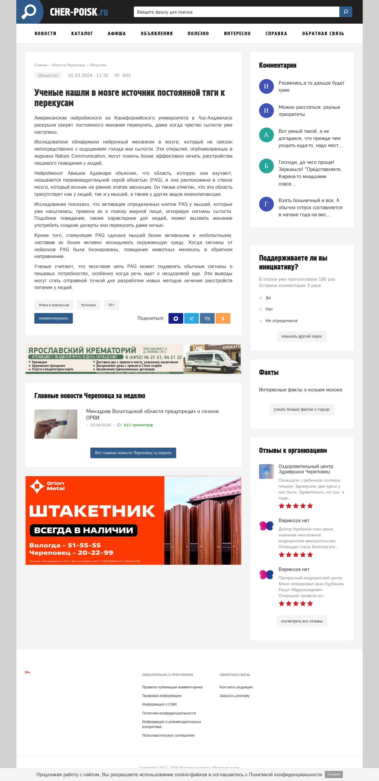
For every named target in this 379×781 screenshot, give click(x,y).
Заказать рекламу (235, 696)
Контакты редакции (236, 687)
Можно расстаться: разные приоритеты (309, 110)
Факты (269, 372)
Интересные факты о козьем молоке (300, 390)
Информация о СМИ (159, 704)
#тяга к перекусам (54, 305)
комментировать (53, 318)
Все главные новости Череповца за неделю (133, 453)
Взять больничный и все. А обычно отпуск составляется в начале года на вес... (311, 207)
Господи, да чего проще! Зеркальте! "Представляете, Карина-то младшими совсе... (310, 173)
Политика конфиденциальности (169, 713)
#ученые (88, 305)
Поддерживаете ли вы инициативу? (293, 263)
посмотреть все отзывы (301, 621)
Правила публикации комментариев (172, 687)
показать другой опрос (302, 336)
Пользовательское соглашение (168, 735)
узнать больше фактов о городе (302, 409)
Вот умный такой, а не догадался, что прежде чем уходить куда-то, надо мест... (311, 138)
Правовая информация (162, 696)
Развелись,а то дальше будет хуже (311, 86)
